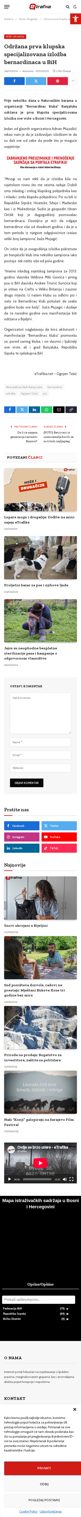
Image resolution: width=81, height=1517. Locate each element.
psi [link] (45, 393)
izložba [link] (11, 393)
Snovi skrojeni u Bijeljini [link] (26, 925)
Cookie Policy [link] (28, 1511)
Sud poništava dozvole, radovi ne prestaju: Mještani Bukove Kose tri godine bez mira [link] (34, 990)
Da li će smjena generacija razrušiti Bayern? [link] (23, 437)
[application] (40, 1163)
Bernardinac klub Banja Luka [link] (24, 387)
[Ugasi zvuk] (65, 1179)
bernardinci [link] (55, 387)
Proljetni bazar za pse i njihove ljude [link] (36, 585)
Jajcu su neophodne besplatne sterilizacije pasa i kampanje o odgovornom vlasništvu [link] (30, 653)
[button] (75, 1409)
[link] (75, 18)
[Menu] (7, 6)
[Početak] (9, 1179)
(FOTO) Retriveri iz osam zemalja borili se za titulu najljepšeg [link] (59, 437)
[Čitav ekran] (71, 1179)
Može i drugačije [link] (15, 36)
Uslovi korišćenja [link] (51, 1511)
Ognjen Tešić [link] (29, 393)
